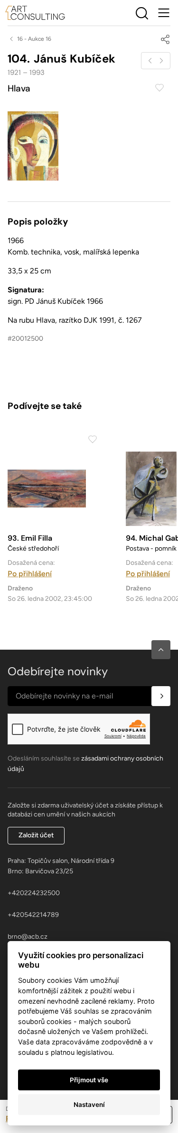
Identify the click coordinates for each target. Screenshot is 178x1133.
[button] (160, 649)
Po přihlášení (30, 573)
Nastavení (89, 1104)
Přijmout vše (89, 1080)
